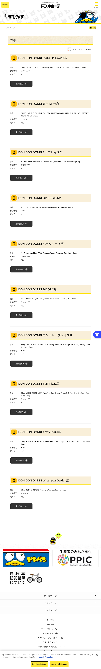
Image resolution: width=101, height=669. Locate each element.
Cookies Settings (39, 664)
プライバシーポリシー (50, 629)
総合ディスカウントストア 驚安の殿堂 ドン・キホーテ (50, 5)
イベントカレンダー (50, 642)
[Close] (97, 655)
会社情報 (50, 620)
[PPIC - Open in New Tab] (75, 566)
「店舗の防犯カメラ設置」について (50, 647)
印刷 (94, 28)
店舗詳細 (20, 84)
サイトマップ (50, 610)
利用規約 (50, 624)
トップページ (9, 28)
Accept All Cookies (59, 664)
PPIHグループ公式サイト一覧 (50, 638)
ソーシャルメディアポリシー (50, 633)
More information (46, 657)
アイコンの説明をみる (82, 49)
